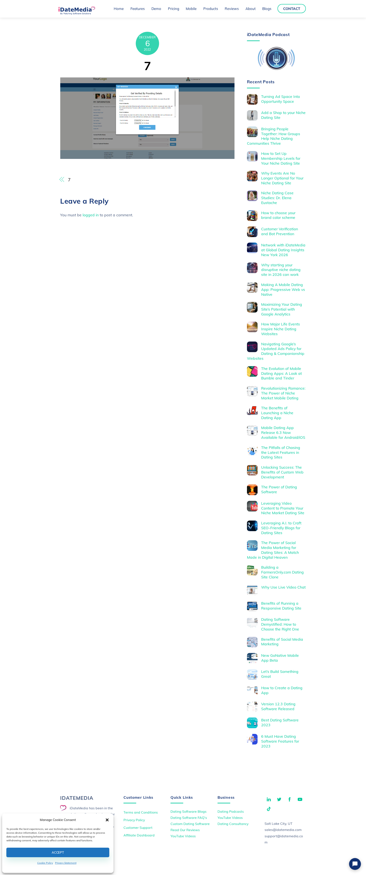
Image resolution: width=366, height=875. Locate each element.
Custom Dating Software (190, 824)
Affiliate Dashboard (139, 835)
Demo (156, 8)
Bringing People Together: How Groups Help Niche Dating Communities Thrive (273, 136)
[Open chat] (355, 864)
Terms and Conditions (140, 812)
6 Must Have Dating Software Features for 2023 (280, 741)
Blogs (266, 8)
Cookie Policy (45, 862)
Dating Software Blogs (189, 811)
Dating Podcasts (231, 811)
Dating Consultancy (233, 824)
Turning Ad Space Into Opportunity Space (280, 99)
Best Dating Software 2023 (280, 722)
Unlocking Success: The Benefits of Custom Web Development (282, 472)
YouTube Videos (183, 836)
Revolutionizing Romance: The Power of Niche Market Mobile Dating (283, 393)
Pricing (173, 8)
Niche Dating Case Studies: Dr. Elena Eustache (277, 197)
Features (137, 8)
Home (119, 8)
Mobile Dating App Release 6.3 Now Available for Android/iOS (283, 432)
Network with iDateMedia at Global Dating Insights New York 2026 (283, 250)
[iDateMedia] (76, 13)
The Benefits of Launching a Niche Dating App (277, 413)
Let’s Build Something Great (279, 674)
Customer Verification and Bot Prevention (279, 231)
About (250, 8)
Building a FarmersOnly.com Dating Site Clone (282, 572)
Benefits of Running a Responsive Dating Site (281, 605)
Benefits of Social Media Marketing (282, 641)
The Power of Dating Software (279, 489)
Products (210, 8)
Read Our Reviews (185, 830)
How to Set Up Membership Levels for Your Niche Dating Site (280, 158)
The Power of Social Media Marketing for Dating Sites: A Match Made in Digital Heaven (273, 550)
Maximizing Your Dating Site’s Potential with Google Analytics (281, 309)
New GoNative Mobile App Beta (280, 657)
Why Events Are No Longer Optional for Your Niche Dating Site (282, 178)
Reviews (232, 8)
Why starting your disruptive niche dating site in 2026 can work (281, 269)
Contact (291, 8)
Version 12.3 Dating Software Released (278, 706)
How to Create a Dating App (281, 690)
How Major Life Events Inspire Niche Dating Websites (280, 329)
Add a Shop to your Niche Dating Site (283, 115)
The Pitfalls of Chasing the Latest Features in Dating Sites (280, 452)
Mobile (191, 8)
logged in (91, 214)
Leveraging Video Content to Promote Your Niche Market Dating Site (282, 508)
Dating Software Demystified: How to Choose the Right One (280, 624)
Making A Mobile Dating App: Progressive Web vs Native (283, 289)
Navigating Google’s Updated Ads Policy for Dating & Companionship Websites (276, 351)
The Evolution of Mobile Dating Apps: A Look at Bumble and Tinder (281, 373)
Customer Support (137, 827)
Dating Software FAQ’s (189, 817)
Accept (58, 852)
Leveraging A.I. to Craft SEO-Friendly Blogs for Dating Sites (281, 528)
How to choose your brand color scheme (278, 215)
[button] (107, 820)
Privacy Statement (65, 862)
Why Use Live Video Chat (283, 587)
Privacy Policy (134, 820)
